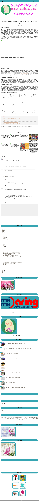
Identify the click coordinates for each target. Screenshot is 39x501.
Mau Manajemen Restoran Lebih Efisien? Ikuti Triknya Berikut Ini (17, 363)
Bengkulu (7, 417)
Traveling (14, 420)
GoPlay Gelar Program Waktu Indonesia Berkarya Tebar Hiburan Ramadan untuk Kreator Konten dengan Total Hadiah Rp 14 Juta (14, 146)
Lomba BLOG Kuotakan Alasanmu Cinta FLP (9, 263)
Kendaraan (29, 418)
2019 (3, 235)
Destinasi (32, 417)
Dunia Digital (14, 126)
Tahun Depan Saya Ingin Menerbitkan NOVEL (13, 377)
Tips (12, 420)
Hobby (15, 418)
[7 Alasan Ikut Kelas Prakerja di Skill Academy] (14, 134)
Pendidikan (29, 419)
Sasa (5, 182)
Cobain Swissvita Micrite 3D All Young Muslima (14, 372)
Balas (5, 179)
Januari (4, 265)
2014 (3, 271)
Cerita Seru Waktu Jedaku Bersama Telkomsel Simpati (15, 343)
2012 (3, 273)
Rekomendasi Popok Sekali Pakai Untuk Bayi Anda (14, 367)
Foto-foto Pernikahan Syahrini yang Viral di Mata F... (11, 251)
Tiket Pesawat (9, 420)
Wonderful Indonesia (23, 420)
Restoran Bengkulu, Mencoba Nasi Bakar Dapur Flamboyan (12, 262)
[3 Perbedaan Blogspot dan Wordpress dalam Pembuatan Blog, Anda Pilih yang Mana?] (5, 134)
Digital (6, 126)
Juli (3, 241)
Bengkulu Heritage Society (13, 417)
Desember (4, 236)
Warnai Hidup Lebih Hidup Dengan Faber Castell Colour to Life (16, 358)
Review (2, 420)
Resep (37, 419)
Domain (9, 126)
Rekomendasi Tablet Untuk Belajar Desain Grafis (5, 145)
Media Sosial (16, 419)
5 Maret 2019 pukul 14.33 (10, 170)
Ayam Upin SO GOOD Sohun (10, 382)
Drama (37, 417)
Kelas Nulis (25, 418)
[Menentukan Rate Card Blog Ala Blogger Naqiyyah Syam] (24, 146)
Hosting (18, 126)
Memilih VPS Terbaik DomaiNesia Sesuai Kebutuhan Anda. (11, 118)
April (3, 245)
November (4, 237)
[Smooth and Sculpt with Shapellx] (24, 134)
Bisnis (19, 417)
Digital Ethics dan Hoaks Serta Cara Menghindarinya (10, 122)
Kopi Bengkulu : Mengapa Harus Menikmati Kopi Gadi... (11, 253)
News (20, 419)
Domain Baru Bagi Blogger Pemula (11, 353)
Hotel (17, 418)
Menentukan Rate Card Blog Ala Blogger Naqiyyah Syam (24, 150)
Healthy (12, 418)
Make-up (13, 419)
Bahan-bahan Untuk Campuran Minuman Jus (10, 261)
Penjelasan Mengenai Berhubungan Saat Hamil (10, 255)
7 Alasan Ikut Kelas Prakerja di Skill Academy (15, 136)
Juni (3, 243)
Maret (4, 246)
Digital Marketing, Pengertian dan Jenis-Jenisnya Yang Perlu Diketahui (33, 151)
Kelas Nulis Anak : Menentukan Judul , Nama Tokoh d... (11, 252)
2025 (3, 228)
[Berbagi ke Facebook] (15, 130)
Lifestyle (25, 126)
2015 (3, 270)
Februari (4, 264)
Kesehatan (33, 418)
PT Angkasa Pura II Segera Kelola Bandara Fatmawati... (12, 247)
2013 (3, 272)
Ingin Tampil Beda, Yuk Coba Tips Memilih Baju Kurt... (11, 248)
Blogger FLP (22, 417)
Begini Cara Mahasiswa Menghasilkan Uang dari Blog (33, 141)
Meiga (6, 170)
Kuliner (36, 418)
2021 (3, 232)
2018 (3, 266)
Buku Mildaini (29, 417)
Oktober (4, 238)
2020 (3, 233)
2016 (3, 269)
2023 (3, 230)
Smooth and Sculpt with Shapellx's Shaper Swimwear (24, 136)
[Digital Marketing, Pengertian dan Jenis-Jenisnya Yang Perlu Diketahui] (33, 146)
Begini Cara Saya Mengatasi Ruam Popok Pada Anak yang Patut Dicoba (18, 348)
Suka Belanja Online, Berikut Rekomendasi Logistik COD (11, 123)
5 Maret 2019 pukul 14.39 (10, 182)
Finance (8, 418)
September (5, 239)
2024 (3, 229)
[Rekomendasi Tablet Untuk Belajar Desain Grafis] (5, 143)
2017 (3, 267)
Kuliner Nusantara (8, 419)
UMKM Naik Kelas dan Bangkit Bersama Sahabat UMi (15, 387)
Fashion (3, 418)
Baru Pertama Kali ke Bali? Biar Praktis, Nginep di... (11, 257)
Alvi (5, 176)
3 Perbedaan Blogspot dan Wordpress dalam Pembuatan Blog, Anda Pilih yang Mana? (5, 137)
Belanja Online (3, 417)
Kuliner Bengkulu (3, 419)
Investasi (22, 418)
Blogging (20, 19)
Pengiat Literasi (33, 419)
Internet (22, 126)
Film (5, 418)
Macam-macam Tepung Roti (7, 254)
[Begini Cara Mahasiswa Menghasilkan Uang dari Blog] (33, 137)
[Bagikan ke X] (17, 130)
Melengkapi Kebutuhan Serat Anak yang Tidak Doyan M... (12, 256)
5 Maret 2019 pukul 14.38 (10, 176)
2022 (3, 231)
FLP (1, 418)
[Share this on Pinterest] (19, 130)
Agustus (4, 240)
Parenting (24, 419)
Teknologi (29, 126)
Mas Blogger (21, 500)
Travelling (18, 420)
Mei (3, 244)
